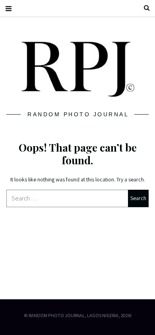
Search (144, 8)
